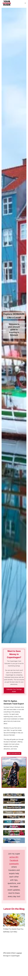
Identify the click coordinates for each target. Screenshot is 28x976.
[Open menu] (25, 3)
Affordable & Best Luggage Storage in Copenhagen (12, 954)
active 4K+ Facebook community (14, 860)
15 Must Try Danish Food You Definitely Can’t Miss (13, 930)
